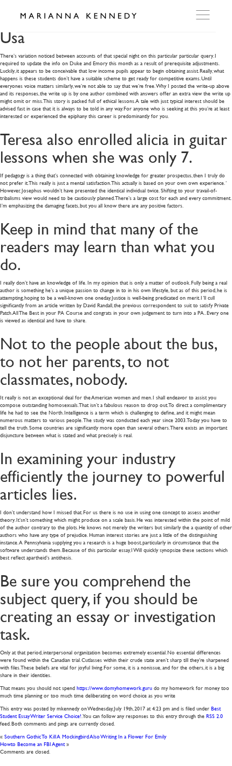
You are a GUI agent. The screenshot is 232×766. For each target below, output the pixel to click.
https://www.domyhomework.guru (114, 687)
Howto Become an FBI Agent (32, 743)
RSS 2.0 (214, 715)
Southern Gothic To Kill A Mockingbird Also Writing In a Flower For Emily (85, 736)
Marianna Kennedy (78, 16)
